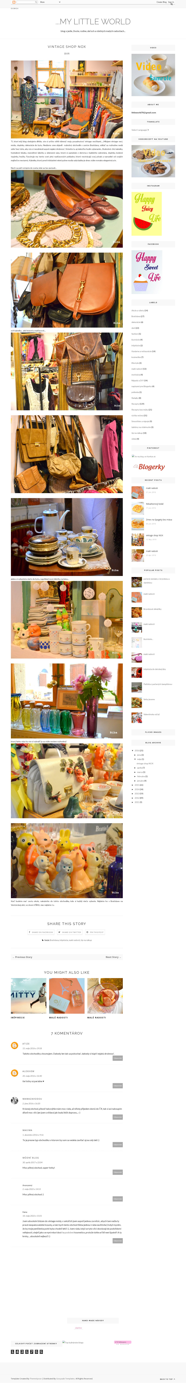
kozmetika (136, 357)
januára (140, 780)
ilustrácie (136, 339)
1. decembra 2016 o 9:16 (33, 1135)
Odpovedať (117, 1058)
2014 (137, 789)
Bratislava (54, 940)
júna (139, 755)
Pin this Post (97, 932)
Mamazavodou (32, 1098)
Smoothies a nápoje (140, 421)
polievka (135, 392)
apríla (139, 767)
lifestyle (135, 363)
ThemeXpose (36, 1378)
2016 (137, 750)
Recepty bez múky (140, 409)
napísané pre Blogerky (142, 386)
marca (140, 772)
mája (139, 759)
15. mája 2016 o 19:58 (32, 1048)
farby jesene (149, 699)
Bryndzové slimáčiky (152, 609)
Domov (15, 8)
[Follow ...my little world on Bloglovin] (122, 1344)
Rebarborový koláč (155, 503)
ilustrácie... (148, 639)
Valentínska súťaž (152, 714)
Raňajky (135, 398)
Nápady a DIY (138, 380)
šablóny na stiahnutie (141, 427)
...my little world (93, 21)
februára (141, 776)
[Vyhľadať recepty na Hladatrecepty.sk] (72, 1342)
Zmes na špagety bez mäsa (159, 519)
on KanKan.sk (149, 457)
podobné (69, 1232)
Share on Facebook (42, 932)
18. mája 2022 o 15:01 (32, 1216)
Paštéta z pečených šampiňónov (158, 684)
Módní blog (31, 1157)
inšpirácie (64, 940)
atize (26, 1043)
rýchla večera (137, 415)
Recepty (135, 404)
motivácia (136, 374)
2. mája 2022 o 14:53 (32, 1189)
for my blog (139, 457)
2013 (137, 793)
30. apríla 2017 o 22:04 (32, 1162)
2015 (137, 785)
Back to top (166, 1379)
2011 (137, 802)
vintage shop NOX (154, 535)
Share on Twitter (71, 932)
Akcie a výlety (138, 310)
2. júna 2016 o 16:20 (31, 1103)
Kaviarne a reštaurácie (142, 351)
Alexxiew (28, 1071)
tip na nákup (86, 940)
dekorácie (136, 322)
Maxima (27, 1130)
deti (133, 328)
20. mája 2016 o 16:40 (32, 1076)
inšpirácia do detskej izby (155, 669)
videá (134, 439)
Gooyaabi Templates (65, 1378)
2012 (137, 798)
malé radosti (74, 940)
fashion (135, 334)
